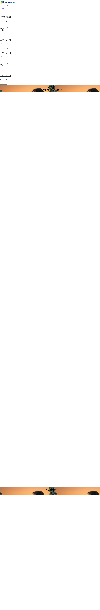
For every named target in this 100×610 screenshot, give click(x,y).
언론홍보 (3, 8)
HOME (2, 6)
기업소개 (3, 24)
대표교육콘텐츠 (4, 60)
